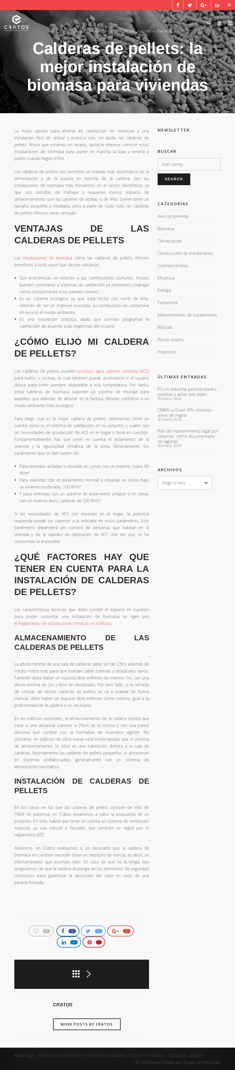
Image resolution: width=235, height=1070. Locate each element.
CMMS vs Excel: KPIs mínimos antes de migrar (184, 413)
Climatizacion (170, 241)
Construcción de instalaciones (185, 253)
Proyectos (167, 352)
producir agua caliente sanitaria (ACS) (113, 371)
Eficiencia (166, 278)
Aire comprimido (173, 216)
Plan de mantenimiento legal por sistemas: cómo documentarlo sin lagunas (188, 436)
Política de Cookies (146, 1055)
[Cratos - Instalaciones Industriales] (16, 23)
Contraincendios (173, 265)
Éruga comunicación (202, 1062)
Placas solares (171, 339)
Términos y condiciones (60, 1055)
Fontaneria (167, 302)
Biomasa (166, 228)
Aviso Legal (24, 1055)
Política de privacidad (105, 1055)
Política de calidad (184, 1055)
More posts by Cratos (87, 1024)
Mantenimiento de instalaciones (187, 315)
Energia (164, 290)
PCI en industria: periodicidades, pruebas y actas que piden (187, 392)
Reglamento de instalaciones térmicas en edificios (65, 623)
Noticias (165, 327)
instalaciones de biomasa (47, 258)
